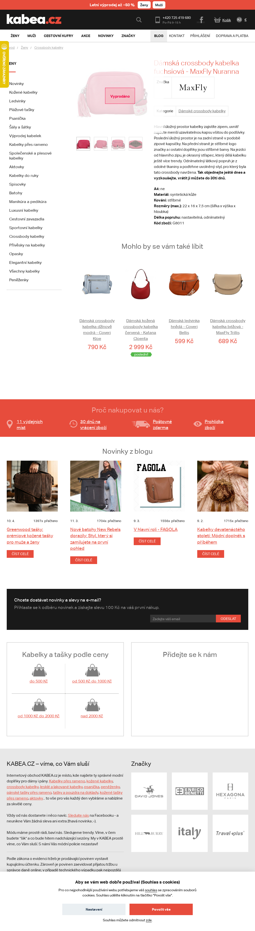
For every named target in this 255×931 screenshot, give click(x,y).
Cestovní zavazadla (26, 219)
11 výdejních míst (30, 424)
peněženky (110, 787)
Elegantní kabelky (25, 262)
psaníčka (91, 787)
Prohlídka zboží (214, 424)
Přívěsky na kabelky (27, 245)
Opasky (16, 253)
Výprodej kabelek (25, 135)
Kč (239, 20)
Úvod (11, 47)
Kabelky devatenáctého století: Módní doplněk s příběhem (221, 535)
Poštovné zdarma (162, 424)
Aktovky (16, 166)
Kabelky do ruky (23, 175)
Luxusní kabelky (23, 210)
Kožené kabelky (23, 92)
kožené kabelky (99, 781)
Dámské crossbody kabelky (202, 111)
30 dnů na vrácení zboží (93, 424)
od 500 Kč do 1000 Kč (92, 681)
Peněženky (18, 280)
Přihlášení (200, 36)
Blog (158, 36)
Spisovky (17, 184)
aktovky (36, 798)
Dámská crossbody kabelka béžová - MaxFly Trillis (227, 326)
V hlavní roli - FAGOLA (156, 529)
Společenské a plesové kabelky (30, 156)
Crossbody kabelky (48, 47)
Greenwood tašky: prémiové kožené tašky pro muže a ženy (30, 535)
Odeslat (228, 619)
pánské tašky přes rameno (29, 792)
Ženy (144, 5)
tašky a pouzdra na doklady (75, 792)
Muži (159, 5)
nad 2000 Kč (92, 716)
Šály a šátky (20, 127)
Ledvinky (17, 101)
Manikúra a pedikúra (28, 201)
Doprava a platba (232, 36)
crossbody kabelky (23, 787)
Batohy (15, 193)
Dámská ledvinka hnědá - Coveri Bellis (184, 326)
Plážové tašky (21, 109)
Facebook (201, 19)
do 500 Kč (39, 681)
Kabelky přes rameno (28, 144)
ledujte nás (79, 815)
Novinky (16, 83)
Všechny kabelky (24, 271)
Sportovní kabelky (25, 227)
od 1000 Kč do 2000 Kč (39, 716)
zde (149, 920)
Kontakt (177, 36)
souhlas (151, 890)
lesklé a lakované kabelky (61, 787)
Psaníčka (17, 118)
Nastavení (94, 909)
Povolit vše (161, 909)
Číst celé (20, 554)
